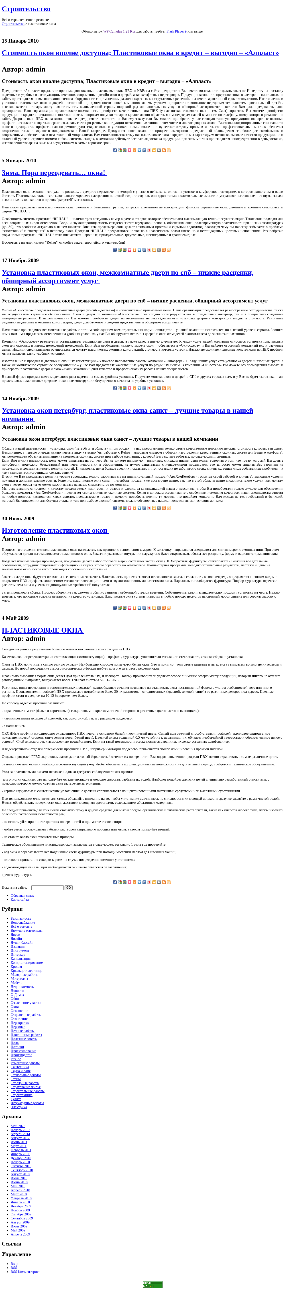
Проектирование (23, 1051)
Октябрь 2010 (21, 1166)
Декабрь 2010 (21, 1158)
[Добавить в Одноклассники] (134, 150)
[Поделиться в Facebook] (115, 150)
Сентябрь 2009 (22, 1218)
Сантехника (20, 1067)
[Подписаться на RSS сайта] (164, 150)
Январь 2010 (20, 1202)
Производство (21, 1055)
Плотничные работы (26, 1035)
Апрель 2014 (20, 1134)
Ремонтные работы (25, 1063)
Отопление (19, 1019)
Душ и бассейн (22, 942)
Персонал (18, 1027)
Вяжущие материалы (27, 930)
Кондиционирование (27, 962)
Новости (17, 991)
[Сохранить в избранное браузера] (154, 150)
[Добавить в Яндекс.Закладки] (149, 150)
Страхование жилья (26, 1087)
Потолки (17, 1047)
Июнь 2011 (19, 1142)
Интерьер (18, 954)
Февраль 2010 (21, 1198)
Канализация (21, 958)
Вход (14, 1264)
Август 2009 (20, 1222)
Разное (16, 1059)
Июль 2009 (19, 1226)
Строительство (26, 9)
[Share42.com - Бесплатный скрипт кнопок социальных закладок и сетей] (169, 150)
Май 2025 (18, 1126)
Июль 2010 (19, 1178)
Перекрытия (20, 1023)
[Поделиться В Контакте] (144, 150)
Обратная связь (22, 895)
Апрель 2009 (20, 1234)
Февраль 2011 (21, 1150)
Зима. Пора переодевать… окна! (54, 173)
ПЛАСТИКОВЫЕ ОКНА (43, 630)
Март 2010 (19, 1194)
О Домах (17, 995)
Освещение (19, 1011)
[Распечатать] (159, 150)
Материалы (19, 978)
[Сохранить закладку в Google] (120, 150)
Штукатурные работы (27, 1103)
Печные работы (23, 1031)
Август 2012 (20, 1138)
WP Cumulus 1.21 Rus (119, 31)
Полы (15, 1043)
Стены (16, 1079)
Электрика (19, 1107)
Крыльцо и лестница (26, 970)
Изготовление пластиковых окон (55, 530)
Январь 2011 (20, 1154)
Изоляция (18, 946)
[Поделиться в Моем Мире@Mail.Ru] (124, 150)
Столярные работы (25, 1083)
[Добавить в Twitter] (139, 150)
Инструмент (20, 950)
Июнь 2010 (19, 1182)
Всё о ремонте (21, 926)
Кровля (16, 966)
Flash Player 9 (177, 31)
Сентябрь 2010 (22, 1170)
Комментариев (25, 1272)
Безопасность (21, 918)
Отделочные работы (26, 1015)
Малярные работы (24, 974)
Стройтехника (22, 1095)
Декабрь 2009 (21, 1206)
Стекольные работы (26, 1075)
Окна (15, 1007)
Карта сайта (20, 899)
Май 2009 (18, 1230)
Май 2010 (18, 1186)
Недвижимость (22, 987)
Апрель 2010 (20, 1190)
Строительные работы (28, 1091)
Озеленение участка (26, 1003)
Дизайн (16, 938)
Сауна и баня (21, 1071)
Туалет (16, 1099)
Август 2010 (20, 1174)
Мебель (16, 983)
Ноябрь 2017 (20, 1130)
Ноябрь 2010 (20, 1162)
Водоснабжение (23, 922)
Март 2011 (18, 1146)
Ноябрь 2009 (20, 1210)
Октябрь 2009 (21, 1214)
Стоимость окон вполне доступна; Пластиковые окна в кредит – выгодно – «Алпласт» (140, 53)
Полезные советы (24, 1039)
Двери (15, 934)
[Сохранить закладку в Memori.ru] (129, 150)
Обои (15, 999)
